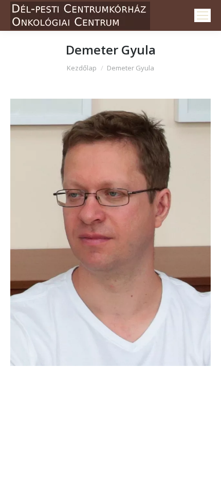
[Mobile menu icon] (202, 15)
